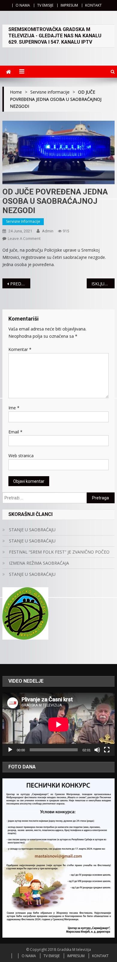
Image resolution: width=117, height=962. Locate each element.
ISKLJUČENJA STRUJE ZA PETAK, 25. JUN (103, 284)
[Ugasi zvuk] (97, 750)
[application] (58, 724)
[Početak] (10, 750)
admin (47, 231)
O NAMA (23, 5)
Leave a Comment (24, 238)
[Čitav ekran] (107, 750)
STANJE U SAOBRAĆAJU (32, 529)
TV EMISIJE (45, 5)
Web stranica (21, 455)
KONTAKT (93, 5)
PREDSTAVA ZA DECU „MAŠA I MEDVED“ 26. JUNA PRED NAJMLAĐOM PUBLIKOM (20, 284)
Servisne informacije (23, 221)
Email (15, 432)
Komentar (20, 349)
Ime (14, 408)
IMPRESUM (69, 5)
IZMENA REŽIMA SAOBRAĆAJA (39, 563)
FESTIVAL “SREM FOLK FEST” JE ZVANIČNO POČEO (59, 552)
